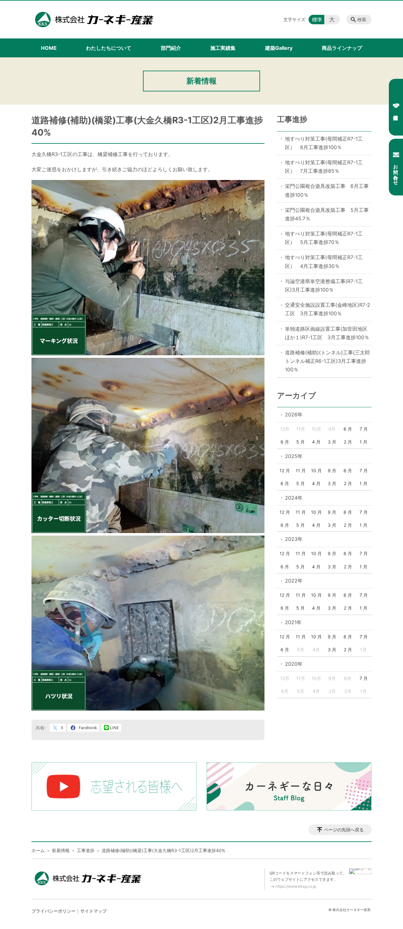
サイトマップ (93, 911)
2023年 (294, 539)
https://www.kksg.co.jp (296, 886)
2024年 (294, 498)
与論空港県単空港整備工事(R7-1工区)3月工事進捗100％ (324, 285)
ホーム (38, 850)
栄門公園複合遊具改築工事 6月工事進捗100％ (327, 190)
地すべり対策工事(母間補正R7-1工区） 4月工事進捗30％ (324, 261)
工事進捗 (292, 119)
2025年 (294, 456)
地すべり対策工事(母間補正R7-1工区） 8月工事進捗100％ (324, 143)
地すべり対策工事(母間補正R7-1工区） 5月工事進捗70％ (324, 237)
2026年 (294, 414)
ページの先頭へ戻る (344, 829)
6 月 (285, 441)
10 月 (316, 470)
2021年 (293, 622)
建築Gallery (278, 48)
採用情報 (396, 107)
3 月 (332, 441)
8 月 (347, 429)
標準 (317, 19)
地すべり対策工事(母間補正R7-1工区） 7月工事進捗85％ (324, 166)
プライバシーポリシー (53, 911)
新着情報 (61, 850)
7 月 (364, 429)
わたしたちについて (108, 48)
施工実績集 (223, 48)
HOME (49, 48)
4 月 (316, 441)
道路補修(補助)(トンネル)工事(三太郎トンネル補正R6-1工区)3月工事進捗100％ (327, 361)
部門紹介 (171, 48)
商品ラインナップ (342, 48)
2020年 (294, 664)
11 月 (301, 470)
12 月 (285, 470)
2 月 (348, 441)
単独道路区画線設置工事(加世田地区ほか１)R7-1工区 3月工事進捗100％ (327, 333)
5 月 (300, 441)
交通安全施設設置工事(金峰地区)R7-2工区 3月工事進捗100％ (327, 309)
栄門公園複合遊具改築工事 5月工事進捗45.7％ (327, 214)
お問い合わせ (396, 172)
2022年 (294, 581)
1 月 (363, 441)
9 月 (332, 470)
